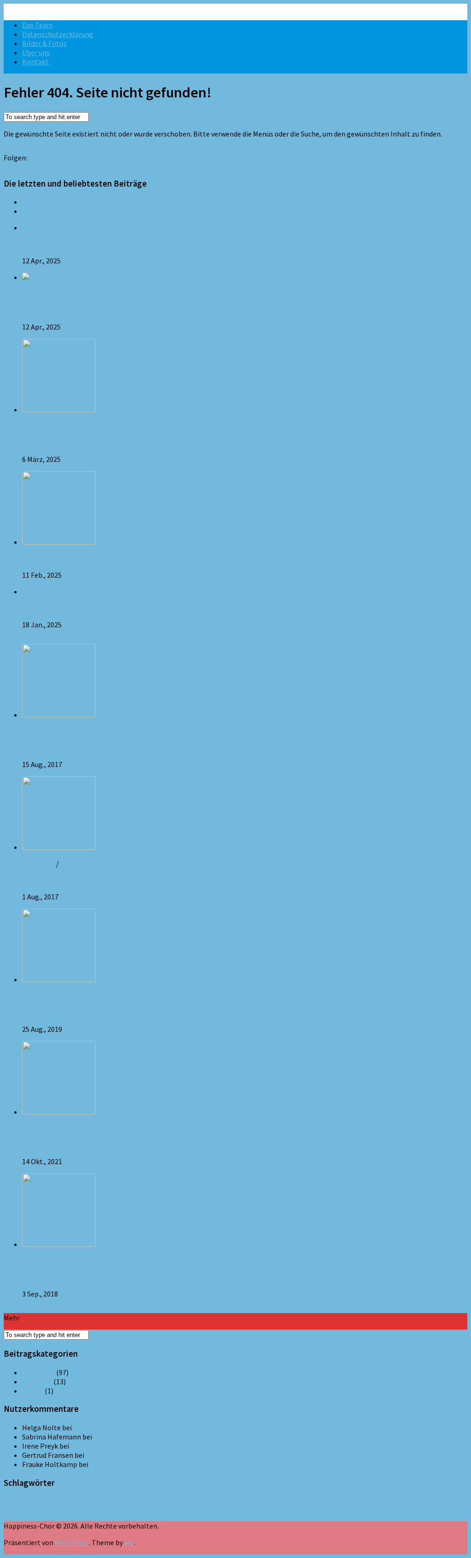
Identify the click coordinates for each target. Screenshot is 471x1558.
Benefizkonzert (20, 1509)
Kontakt (35, 61)
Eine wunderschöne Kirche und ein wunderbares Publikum (175, 1455)
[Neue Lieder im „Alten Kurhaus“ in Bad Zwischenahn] (59, 847)
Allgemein (38, 244)
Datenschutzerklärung (57, 34)
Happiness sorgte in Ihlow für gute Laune (86, 310)
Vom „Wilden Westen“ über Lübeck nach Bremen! (98, 1277)
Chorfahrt (47, 1509)
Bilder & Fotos (44, 43)
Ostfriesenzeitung (172, 1509)
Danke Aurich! (43, 1012)
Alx (129, 1542)
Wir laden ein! (43, 1144)
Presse (32, 1390)
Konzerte (75, 863)
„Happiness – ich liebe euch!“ (67, 747)
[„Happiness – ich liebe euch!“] (59, 714)
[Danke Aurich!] (59, 979)
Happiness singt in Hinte (61, 442)
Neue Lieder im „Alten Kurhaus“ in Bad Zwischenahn (103, 880)
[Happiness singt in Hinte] (59, 409)
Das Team (37, 24)
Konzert (130, 1505)
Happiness (82, 1506)
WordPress (72, 1542)
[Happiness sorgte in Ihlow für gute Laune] (90, 277)
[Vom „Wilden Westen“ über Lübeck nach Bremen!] (59, 1244)
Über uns (36, 52)
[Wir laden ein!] (59, 1111)
